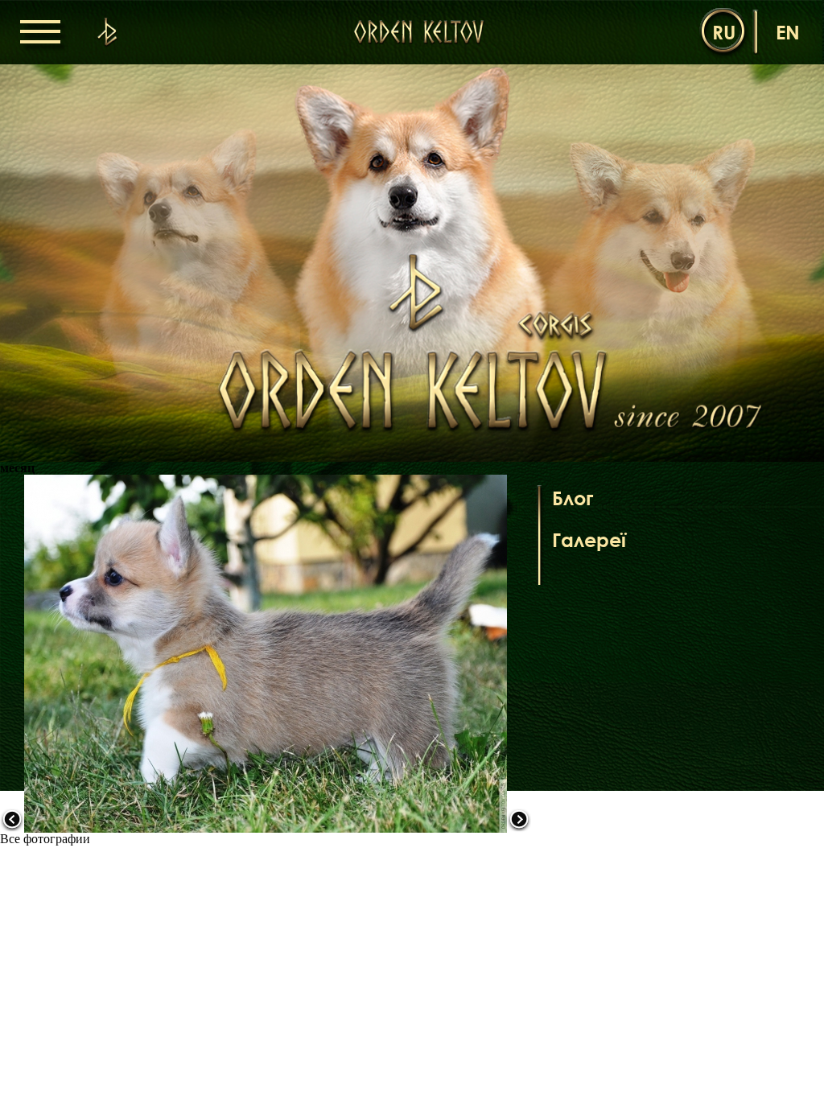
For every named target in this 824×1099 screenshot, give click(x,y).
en (788, 31)
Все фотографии (45, 839)
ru (723, 31)
